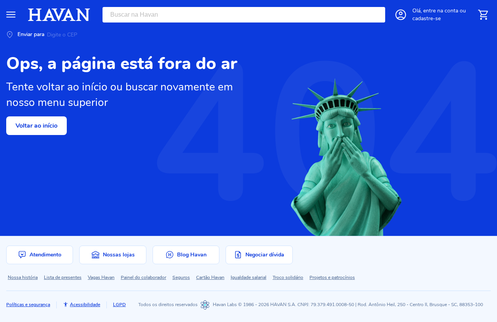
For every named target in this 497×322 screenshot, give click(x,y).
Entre (440, 10)
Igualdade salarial (248, 277)
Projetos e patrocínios (332, 277)
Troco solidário (288, 277)
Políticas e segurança (28, 304)
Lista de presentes (63, 277)
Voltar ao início (36, 125)
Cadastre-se (426, 18)
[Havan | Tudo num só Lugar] (59, 15)
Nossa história (23, 277)
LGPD (119, 304)
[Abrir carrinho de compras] (483, 15)
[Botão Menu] (11, 15)
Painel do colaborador (143, 277)
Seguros (181, 277)
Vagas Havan (101, 277)
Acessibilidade (85, 304)
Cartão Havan (210, 277)
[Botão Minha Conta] (400, 15)
